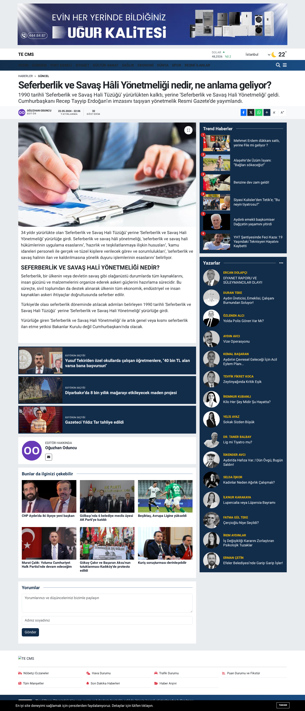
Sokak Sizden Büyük (239, 422)
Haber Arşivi (168, 683)
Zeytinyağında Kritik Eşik (242, 382)
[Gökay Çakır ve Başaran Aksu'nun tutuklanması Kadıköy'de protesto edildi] (107, 543)
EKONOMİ (146, 65)
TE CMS (26, 54)
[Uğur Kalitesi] (152, 24)
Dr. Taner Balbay (237, 437)
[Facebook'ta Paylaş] (243, 112)
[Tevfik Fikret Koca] (211, 379)
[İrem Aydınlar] (211, 540)
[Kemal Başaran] (211, 359)
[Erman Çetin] (211, 560)
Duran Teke (232, 293)
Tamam (283, 705)
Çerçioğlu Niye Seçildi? (241, 523)
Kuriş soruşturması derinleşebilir (162, 563)
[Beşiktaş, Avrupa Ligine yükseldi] (165, 496)
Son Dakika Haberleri (105, 683)
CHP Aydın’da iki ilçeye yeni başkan (48, 516)
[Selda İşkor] (211, 479)
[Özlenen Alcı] (211, 318)
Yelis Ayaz (231, 417)
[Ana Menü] (284, 65)
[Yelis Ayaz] (211, 419)
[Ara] (278, 65)
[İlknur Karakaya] (211, 500)
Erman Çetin (233, 558)
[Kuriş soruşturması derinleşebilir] (165, 543)
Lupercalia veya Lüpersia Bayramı (249, 502)
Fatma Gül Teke (235, 517)
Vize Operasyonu (236, 341)
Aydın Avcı (231, 336)
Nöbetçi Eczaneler (36, 673)
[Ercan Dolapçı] (211, 277)
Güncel (43, 76)
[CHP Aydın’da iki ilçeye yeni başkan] (49, 496)
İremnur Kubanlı (237, 396)
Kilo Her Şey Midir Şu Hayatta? (247, 402)
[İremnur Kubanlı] (211, 399)
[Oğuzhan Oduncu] (32, 450)
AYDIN (23, 65)
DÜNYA (162, 65)
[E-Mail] (48, 457)
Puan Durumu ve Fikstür (243, 673)
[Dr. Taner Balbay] (211, 439)
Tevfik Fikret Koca (238, 376)
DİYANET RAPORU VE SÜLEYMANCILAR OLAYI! (242, 280)
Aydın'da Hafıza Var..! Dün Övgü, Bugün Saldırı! (253, 462)
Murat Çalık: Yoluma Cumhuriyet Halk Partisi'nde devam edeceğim (47, 565)
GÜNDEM (39, 65)
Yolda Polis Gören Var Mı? (243, 321)
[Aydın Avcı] (211, 338)
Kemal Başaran (236, 354)
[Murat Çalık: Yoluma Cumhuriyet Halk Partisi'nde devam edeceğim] (49, 543)
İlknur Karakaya (237, 497)
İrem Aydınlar (234, 535)
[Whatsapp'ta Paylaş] (258, 112)
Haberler (25, 76)
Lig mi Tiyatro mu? (237, 442)
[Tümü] (281, 263)
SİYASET (82, 65)
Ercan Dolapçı (235, 273)
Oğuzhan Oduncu (61, 447)
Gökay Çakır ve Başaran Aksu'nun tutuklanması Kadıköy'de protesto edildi (105, 566)
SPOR (176, 65)
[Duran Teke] (211, 297)
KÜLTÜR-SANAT (105, 65)
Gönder (30, 632)
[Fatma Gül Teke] (211, 520)
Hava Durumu (101, 673)
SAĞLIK (128, 65)
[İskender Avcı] (211, 459)
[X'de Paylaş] (250, 112)
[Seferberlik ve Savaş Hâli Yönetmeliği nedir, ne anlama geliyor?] (107, 175)
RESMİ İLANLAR (197, 65)
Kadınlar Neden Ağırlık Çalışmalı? (249, 482)
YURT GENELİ (61, 65)
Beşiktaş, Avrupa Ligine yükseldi (162, 516)
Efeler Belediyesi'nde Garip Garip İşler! (253, 563)
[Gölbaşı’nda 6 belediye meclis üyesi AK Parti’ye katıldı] (107, 496)
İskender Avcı (234, 455)
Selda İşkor (232, 477)
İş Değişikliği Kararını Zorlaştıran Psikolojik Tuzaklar (248, 543)
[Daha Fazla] (267, 112)
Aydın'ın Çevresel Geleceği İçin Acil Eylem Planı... (250, 361)
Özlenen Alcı (233, 315)
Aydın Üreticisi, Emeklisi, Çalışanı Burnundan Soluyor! (248, 300)
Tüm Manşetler (33, 683)
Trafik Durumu (169, 673)
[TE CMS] (26, 658)
